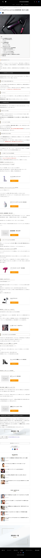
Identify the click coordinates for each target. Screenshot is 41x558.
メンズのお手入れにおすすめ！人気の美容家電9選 (9, 47)
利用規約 (21, 550)
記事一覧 (4, 7)
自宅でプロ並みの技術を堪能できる (7, 39)
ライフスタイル (26, 4)
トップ (13, 4)
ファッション (18, 4)
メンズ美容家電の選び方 (5, 42)
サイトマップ (9, 550)
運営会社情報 (37, 550)
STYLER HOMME (24, 1)
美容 (22, 4)
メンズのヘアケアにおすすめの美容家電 (8, 51)
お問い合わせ (16, 550)
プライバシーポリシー (29, 550)
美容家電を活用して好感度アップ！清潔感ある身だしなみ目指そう (11, 54)
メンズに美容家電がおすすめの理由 (7, 38)
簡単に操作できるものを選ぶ (6, 46)
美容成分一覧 (4, 55)
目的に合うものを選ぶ (6, 43)
